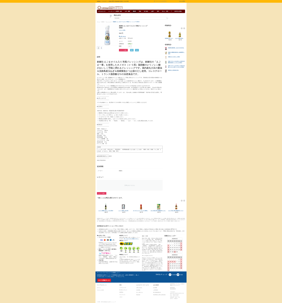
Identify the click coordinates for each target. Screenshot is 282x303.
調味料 (102, 21)
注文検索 (138, 289)
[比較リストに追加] (137, 50)
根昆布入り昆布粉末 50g (173, 70)
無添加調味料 (173, 288)
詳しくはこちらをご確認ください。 (131, 238)
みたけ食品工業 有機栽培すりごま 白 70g (141, 210)
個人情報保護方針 (157, 292)
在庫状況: (121, 43)
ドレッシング (108, 21)
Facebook (174, 274)
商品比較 (138, 294)
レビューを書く (122, 30)
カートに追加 (123, 50)
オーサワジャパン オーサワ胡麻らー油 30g (123, 210)
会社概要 (155, 287)
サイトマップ (122, 294)
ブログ (120, 296)
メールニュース (122, 287)
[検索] (167, 18)
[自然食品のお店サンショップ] (110, 7)
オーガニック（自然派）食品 (115, 11)
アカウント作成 (100, 289)
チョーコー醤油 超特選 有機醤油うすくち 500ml (176, 210)
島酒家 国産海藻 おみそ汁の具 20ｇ (176, 47)
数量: (120, 46)
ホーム (98, 21)
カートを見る (182, 1)
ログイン (99, 287)
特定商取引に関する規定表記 (159, 294)
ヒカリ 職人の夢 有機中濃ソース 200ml (159, 210)
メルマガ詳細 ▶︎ (102, 280)
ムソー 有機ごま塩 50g (106, 210)
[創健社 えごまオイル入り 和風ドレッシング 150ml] (107, 35)
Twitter (181, 274)
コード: (121, 41)
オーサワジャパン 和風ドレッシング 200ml (179, 38)
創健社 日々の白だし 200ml (174, 56)
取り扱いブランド (123, 289)
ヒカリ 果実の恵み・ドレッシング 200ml (169, 38)
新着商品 (121, 292)
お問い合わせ (139, 287)
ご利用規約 (155, 289)
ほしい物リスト (139, 292)
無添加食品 (172, 287)
